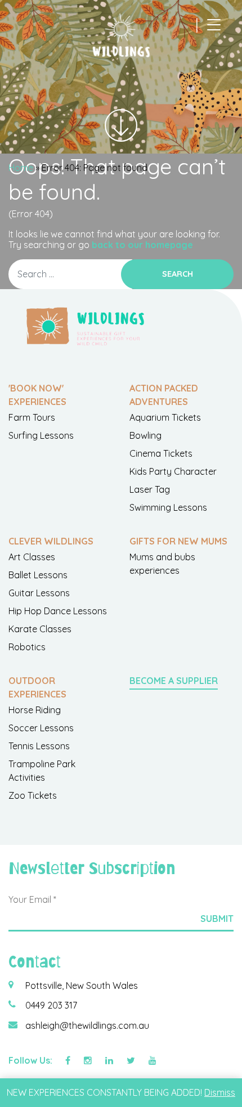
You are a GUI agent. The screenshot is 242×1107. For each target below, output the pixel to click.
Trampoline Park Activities (41, 770)
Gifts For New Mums (178, 541)
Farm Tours (31, 417)
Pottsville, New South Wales (81, 985)
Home (20, 167)
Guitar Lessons (39, 592)
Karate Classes (39, 628)
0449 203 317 (51, 1005)
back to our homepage (142, 244)
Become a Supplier (173, 680)
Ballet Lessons (38, 574)
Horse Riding (34, 710)
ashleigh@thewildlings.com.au (87, 1025)
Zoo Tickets (32, 795)
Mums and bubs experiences (162, 563)
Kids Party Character (173, 471)
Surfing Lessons (41, 435)
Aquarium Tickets (165, 417)
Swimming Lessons (168, 507)
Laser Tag (149, 489)
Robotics (27, 646)
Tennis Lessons (39, 746)
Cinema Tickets (160, 453)
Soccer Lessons (41, 728)
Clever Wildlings (50, 541)
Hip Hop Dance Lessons (57, 610)
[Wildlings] (121, 35)
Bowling (145, 435)
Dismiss (219, 1092)
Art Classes (31, 556)
